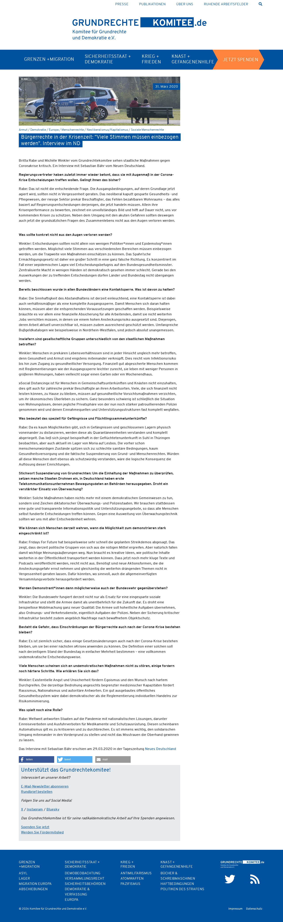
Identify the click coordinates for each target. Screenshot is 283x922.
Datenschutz (254, 908)
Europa (71, 900)
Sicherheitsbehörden (85, 884)
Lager (24, 878)
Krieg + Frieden (151, 59)
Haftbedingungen (177, 884)
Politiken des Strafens (182, 889)
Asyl (23, 873)
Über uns (184, 4)
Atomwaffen (131, 878)
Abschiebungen (33, 889)
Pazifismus (130, 884)
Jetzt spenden (240, 60)
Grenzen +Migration (49, 59)
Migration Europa (35, 884)
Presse (121, 4)
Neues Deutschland (160, 749)
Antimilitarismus (136, 873)
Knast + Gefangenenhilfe (193, 59)
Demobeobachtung (82, 873)
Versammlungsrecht (84, 878)
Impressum (235, 908)
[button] (36, 759)
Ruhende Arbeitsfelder (226, 4)
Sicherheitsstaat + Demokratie (108, 59)
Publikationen (152, 4)
